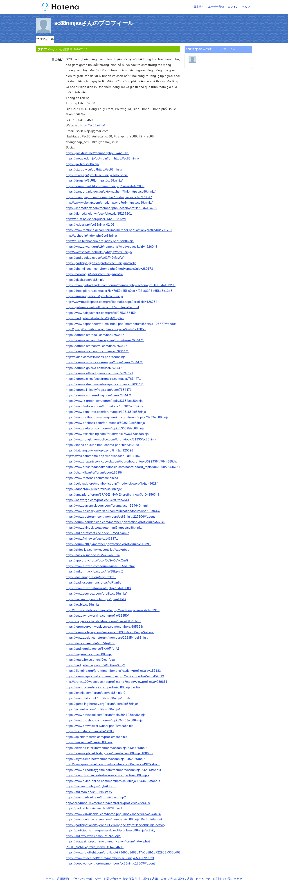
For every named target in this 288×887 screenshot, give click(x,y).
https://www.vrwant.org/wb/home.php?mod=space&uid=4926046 (111, 246)
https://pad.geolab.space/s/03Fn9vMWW (95, 257)
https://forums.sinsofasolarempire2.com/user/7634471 (104, 362)
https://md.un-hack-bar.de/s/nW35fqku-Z (94, 571)
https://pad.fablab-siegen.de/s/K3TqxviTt (94, 808)
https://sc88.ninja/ (92, 125)
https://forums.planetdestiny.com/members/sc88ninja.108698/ (109, 753)
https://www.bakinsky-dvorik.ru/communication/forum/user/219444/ (113, 511)
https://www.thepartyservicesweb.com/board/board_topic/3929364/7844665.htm (122, 461)
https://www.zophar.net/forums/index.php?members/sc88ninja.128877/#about (121, 324)
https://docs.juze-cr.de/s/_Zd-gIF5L (90, 643)
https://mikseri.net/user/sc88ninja (89, 742)
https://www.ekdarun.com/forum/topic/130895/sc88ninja (105, 428)
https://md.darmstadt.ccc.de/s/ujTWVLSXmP (97, 533)
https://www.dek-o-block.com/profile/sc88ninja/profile (103, 687)
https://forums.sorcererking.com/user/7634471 (99, 395)
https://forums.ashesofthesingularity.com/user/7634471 (105, 340)
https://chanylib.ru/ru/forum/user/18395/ (94, 472)
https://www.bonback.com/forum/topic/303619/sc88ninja (105, 422)
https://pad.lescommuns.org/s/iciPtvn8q (94, 582)
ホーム (50, 878)
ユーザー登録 (216, 6)
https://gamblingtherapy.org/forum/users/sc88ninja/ (102, 703)
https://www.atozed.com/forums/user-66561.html (100, 566)
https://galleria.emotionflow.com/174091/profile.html (102, 307)
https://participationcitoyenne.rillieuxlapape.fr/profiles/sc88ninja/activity (115, 825)
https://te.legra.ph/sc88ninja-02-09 (90, 224)
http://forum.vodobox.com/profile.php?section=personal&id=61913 (113, 610)
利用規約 (63, 878)
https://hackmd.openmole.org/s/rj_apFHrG (96, 599)
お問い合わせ (112, 878)
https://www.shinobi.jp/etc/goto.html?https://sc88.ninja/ (104, 527)
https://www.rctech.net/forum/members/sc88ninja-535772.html (110, 858)
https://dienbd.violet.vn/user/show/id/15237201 (99, 213)
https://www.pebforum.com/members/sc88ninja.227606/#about (110, 516)
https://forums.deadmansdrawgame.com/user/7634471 (105, 384)
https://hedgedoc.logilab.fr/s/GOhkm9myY (95, 665)
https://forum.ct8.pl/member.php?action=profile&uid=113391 (108, 544)
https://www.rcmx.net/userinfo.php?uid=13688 (98, 588)
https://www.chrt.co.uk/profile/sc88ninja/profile (98, 698)
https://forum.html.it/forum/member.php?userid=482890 (105, 186)
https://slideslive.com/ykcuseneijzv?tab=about (98, 549)
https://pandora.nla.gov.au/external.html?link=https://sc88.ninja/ (110, 191)
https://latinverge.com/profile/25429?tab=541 (97, 500)
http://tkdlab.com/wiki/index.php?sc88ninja (96, 357)
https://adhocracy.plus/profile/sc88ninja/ (94, 489)
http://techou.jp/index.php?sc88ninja (91, 235)
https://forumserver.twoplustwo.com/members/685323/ (104, 626)
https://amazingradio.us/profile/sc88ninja (94, 296)
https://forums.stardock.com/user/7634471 (96, 335)
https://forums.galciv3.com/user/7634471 (95, 368)
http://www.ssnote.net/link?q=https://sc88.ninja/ (99, 252)
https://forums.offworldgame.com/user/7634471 (99, 373)
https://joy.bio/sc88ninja (82, 164)
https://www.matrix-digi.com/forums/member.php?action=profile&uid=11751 (119, 230)
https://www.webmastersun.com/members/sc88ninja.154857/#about (114, 819)
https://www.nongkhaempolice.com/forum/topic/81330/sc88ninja (111, 439)
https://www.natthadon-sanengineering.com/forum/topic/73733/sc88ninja (117, 417)
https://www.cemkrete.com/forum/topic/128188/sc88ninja (106, 411)
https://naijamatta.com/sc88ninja (89, 654)
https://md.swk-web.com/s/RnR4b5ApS (93, 836)
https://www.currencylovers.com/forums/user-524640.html (107, 505)
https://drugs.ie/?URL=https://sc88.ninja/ (94, 180)
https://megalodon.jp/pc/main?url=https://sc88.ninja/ (102, 158)
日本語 (198, 6)
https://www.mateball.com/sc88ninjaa (92, 478)
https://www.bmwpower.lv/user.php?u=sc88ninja (99, 726)
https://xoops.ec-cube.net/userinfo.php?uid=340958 (102, 445)
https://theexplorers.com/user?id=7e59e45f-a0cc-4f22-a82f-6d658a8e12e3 (119, 290)
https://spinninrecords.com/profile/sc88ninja (96, 737)
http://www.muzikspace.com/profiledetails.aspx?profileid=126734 (111, 301)
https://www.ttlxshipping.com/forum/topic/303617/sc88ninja (107, 434)
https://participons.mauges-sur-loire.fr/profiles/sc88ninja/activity (110, 830)
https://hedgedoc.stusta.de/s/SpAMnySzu (95, 318)
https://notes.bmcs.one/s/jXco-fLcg (90, 659)
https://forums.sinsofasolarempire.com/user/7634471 (103, 378)
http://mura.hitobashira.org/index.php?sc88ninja (100, 241)
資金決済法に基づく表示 (177, 878)
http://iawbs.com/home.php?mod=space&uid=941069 (104, 456)
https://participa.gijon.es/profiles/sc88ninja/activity (101, 263)
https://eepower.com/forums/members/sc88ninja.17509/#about (110, 863)
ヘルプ (246, 6)
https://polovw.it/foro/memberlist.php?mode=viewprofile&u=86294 (112, 483)
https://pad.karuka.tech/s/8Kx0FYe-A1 (92, 648)
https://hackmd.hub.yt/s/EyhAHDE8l (91, 786)
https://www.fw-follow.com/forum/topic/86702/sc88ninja (104, 406)
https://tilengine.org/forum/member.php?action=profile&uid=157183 (113, 670)
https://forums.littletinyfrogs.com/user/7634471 (99, 389)
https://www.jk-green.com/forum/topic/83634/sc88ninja (104, 400)
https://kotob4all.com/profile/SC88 (90, 731)
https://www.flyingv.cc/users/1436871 (92, 538)
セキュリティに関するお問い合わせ (219, 878)
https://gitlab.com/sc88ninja (85, 279)
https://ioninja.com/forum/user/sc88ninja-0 (95, 692)
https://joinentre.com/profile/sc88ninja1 (93, 709)
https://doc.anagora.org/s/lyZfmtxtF (91, 577)
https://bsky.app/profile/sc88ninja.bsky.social (97, 175)
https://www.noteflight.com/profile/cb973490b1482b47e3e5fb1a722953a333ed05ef (124, 852)
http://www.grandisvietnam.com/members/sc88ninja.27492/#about (113, 764)
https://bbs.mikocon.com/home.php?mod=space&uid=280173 (109, 268)
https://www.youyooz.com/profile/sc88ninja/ (96, 593)
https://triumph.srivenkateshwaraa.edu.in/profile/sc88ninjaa (107, 775)
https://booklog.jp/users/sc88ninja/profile (94, 274)
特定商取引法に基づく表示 (140, 878)
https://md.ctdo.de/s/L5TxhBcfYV (89, 792)
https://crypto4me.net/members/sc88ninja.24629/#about (105, 759)
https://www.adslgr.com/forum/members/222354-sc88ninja (107, 637)
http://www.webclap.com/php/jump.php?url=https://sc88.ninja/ (109, 202)
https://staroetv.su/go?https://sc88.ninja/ (94, 169)
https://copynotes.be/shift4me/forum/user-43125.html (103, 621)
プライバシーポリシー (86, 878)
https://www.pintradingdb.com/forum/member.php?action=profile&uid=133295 (121, 285)
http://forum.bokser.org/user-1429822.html (96, 219)
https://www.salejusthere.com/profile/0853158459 (101, 312)
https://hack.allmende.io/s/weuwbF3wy (93, 555)
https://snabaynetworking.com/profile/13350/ (97, 615)
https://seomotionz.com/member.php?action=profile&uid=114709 (111, 208)
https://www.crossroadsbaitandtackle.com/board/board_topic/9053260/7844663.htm (125, 467)
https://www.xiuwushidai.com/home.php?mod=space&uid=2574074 (113, 814)
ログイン (233, 6)
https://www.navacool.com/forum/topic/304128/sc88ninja (106, 714)
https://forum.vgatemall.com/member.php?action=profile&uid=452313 (115, 676)
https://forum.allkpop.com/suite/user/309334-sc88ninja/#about (110, 632)
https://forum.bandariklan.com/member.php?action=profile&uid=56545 (115, 522)
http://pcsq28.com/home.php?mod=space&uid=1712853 (106, 329)
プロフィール (45, 39)
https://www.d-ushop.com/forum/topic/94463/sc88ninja (104, 720)
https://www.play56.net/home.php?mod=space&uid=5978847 (109, 197)
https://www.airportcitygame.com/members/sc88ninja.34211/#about (113, 770)
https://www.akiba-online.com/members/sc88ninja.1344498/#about (113, 781)
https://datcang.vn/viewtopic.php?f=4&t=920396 (99, 450)
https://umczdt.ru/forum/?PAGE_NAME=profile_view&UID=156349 (112, 494)
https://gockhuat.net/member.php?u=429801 (97, 153)
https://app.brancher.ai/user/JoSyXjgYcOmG (97, 560)
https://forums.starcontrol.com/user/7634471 (97, 346)
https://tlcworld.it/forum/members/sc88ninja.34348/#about (106, 748)
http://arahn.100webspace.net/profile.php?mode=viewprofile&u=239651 (116, 681)
